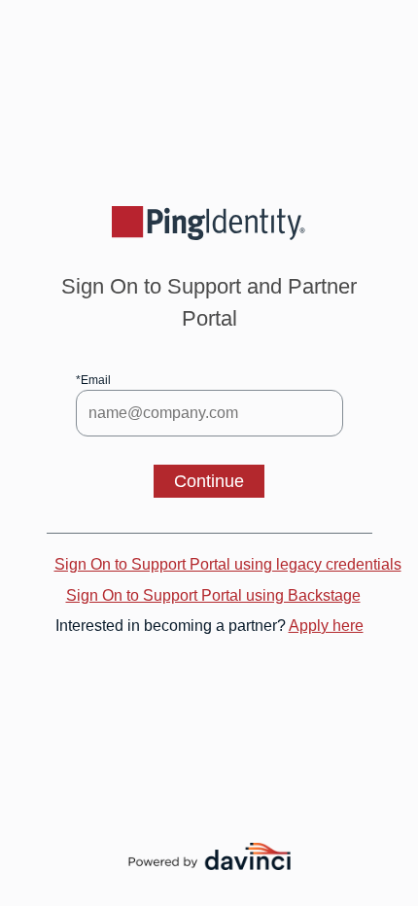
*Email (93, 380)
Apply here (326, 625)
